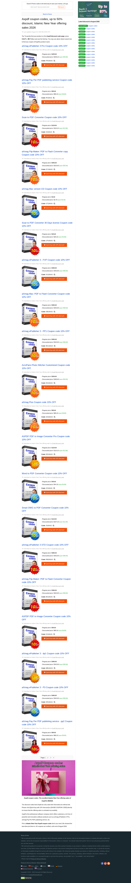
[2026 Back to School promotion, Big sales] (93, 17)
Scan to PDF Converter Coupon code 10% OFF (44, 117)
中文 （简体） (35, 866)
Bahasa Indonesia (28, 868)
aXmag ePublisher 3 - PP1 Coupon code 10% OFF (46, 331)
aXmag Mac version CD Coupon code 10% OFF (44, 189)
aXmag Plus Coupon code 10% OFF (39, 402)
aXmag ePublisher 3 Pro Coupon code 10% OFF (45, 46)
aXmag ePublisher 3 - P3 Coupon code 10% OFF (45, 687)
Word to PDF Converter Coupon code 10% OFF (44, 473)
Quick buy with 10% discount (55, 65)
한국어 (44, 866)
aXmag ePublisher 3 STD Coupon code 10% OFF (45, 545)
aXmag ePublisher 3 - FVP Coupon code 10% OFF (46, 260)
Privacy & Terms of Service (38, 859)
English (25, 866)
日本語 (52, 866)
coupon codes (88, 26)
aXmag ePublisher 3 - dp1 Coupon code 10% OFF (45, 653)
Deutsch (60, 866)
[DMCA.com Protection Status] (26, 878)
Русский (39, 868)
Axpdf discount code (58, 50)
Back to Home (47, 14)
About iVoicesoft (41, 862)
